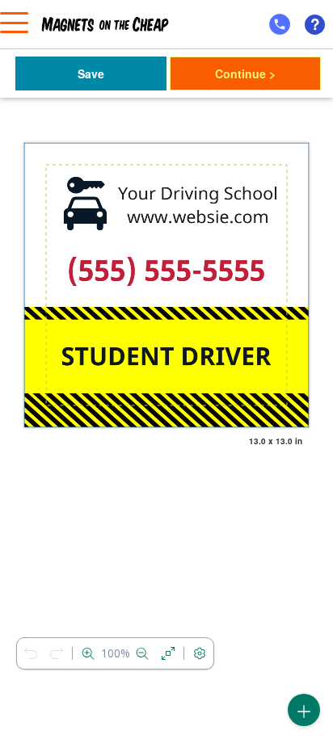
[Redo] (56, 653)
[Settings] (199, 653)
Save (91, 73)
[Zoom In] (88, 653)
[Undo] (30, 653)
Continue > (245, 73)
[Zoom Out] (142, 653)
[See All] (168, 653)
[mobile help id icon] (280, 24)
